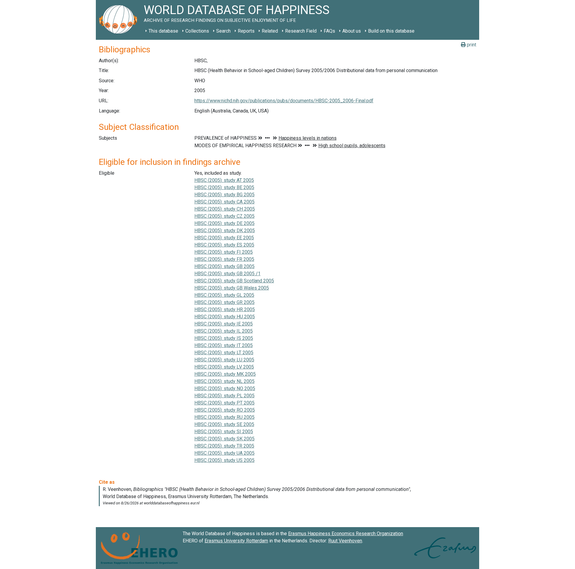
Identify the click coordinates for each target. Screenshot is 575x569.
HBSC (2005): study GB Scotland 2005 (234, 281)
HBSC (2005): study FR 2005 (224, 259)
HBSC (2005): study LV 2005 (224, 367)
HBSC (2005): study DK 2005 (224, 230)
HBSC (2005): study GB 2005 (224, 266)
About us (351, 31)
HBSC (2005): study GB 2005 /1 (227, 273)
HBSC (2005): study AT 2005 (224, 180)
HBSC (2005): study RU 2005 (224, 417)
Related (270, 31)
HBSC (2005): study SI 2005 (223, 431)
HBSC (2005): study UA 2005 (224, 453)
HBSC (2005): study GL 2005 (224, 295)
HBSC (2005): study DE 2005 (224, 223)
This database (163, 31)
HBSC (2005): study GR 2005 (224, 302)
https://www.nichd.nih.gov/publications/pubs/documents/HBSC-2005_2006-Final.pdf (283, 101)
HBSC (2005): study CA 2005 (224, 202)
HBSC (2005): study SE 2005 (224, 424)
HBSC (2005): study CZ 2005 (224, 216)
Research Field (301, 31)
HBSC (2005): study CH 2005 (224, 209)
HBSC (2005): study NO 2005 (224, 388)
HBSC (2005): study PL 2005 (224, 395)
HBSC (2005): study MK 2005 (225, 374)
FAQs (329, 31)
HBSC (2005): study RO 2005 (224, 410)
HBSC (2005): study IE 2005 (223, 324)
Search (223, 31)
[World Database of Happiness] (120, 20)
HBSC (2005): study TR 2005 (224, 446)
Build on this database (391, 31)
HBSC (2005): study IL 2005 (223, 331)
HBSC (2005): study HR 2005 (224, 309)
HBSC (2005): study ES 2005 (224, 245)
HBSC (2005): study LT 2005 (223, 352)
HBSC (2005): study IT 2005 (223, 345)
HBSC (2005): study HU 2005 (224, 317)
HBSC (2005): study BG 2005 (224, 194)
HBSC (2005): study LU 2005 (224, 360)
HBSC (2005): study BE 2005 (224, 187)
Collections (197, 31)
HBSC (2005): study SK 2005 (224, 439)
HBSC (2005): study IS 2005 (223, 338)
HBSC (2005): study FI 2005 (223, 252)
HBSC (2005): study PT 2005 (224, 403)
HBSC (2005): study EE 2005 (224, 238)
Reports (246, 31)
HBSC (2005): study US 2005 (224, 460)
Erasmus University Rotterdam (236, 541)
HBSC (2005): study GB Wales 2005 (231, 288)
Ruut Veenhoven (345, 541)
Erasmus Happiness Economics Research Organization (345, 533)
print (471, 45)
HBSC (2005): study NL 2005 (224, 381)
